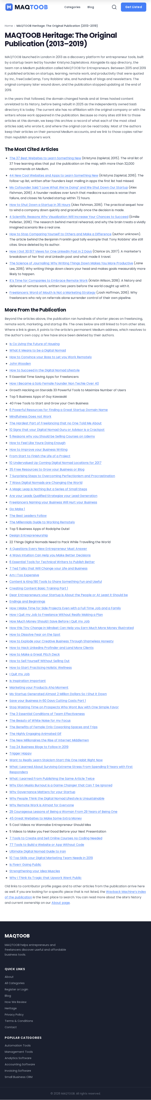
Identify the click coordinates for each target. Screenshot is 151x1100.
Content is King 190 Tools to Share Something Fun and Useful (55, 581)
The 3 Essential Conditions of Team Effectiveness (47, 714)
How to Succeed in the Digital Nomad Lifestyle (44, 370)
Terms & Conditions (19, 1021)
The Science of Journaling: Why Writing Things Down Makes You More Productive (71, 263)
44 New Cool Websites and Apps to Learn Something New (53, 175)
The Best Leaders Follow (28, 515)
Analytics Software (18, 1058)
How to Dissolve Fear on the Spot (34, 634)
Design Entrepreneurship (28, 535)
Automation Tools (18, 1045)
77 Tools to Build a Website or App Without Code (46, 844)
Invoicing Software (18, 1071)
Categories (72, 7)
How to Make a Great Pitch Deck (34, 654)
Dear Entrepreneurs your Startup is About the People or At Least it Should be (68, 595)
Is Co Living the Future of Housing (34, 344)
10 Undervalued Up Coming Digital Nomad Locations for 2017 (55, 462)
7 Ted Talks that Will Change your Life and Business (48, 568)
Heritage (11, 1008)
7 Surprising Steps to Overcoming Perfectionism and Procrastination (62, 476)
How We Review (16, 1002)
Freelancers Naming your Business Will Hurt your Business (53, 502)
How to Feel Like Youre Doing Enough (37, 443)
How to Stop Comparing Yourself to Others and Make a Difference (60, 234)
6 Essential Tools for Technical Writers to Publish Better (52, 562)
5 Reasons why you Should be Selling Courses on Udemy (52, 436)
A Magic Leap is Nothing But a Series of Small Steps (48, 489)
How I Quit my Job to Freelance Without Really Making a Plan (56, 614)
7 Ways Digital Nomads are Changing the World (45, 482)
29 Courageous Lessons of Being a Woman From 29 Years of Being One (63, 811)
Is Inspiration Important (27, 680)
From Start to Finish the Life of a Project (39, 456)
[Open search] (114, 7)
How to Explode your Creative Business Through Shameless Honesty (61, 641)
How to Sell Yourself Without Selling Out (39, 661)
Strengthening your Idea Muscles (34, 871)
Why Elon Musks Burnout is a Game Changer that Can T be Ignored (60, 785)
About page (61, 902)
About (9, 977)
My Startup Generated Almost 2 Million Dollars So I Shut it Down (58, 694)
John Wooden (20, 363)
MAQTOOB (17, 936)
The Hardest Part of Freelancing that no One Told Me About (55, 423)
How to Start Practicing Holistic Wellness (40, 667)
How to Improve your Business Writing (38, 449)
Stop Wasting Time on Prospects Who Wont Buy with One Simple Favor (64, 707)
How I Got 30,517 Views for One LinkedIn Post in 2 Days (50, 251)
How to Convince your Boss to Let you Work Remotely (50, 357)
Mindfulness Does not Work (30, 416)
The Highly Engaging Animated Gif (35, 733)
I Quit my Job (19, 674)
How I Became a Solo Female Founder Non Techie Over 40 (54, 383)
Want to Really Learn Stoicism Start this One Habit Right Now (56, 760)
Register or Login (16, 990)
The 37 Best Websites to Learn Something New (45, 158)
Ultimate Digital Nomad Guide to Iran (37, 851)
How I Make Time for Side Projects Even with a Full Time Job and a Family (65, 608)
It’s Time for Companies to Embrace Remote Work (48, 280)
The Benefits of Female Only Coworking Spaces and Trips (53, 727)
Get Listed (133, 7)
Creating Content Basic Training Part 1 (38, 588)
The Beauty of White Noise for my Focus (40, 720)
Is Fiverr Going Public (25, 864)
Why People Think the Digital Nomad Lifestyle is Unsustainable (56, 798)
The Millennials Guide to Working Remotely (42, 522)
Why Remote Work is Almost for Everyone (41, 805)
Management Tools (19, 1052)
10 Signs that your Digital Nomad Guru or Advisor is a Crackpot (57, 429)
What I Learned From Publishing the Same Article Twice (52, 778)
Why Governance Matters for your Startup (42, 792)
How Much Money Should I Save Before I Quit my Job (49, 621)
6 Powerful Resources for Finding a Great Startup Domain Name (58, 410)
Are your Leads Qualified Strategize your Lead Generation (53, 496)
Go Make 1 (17, 509)
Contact (11, 1027)
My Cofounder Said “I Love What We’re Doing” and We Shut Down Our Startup (68, 187)
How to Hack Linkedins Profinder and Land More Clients (51, 647)
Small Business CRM (18, 1077)
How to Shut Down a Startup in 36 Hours (39, 204)
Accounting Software (20, 1064)
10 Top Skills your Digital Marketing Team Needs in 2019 (51, 858)
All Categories (15, 983)
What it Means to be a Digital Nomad (37, 350)
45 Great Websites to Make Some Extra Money (45, 818)
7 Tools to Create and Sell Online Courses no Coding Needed (55, 838)
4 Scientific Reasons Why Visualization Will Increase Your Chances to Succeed (68, 216)
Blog (90, 7)
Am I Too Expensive (24, 575)
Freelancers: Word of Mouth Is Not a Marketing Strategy (52, 292)
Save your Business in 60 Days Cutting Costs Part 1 (47, 700)
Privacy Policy (14, 1015)
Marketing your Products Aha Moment (38, 687)
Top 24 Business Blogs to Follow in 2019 (38, 747)
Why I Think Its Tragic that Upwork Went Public (45, 877)
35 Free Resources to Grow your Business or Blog (46, 469)
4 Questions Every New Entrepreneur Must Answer (48, 548)
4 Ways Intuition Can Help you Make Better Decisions (50, 555)
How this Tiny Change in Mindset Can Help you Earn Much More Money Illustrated (71, 628)
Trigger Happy (20, 753)
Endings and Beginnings (27, 601)
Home (9, 26)
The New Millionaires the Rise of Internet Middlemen (49, 740)
